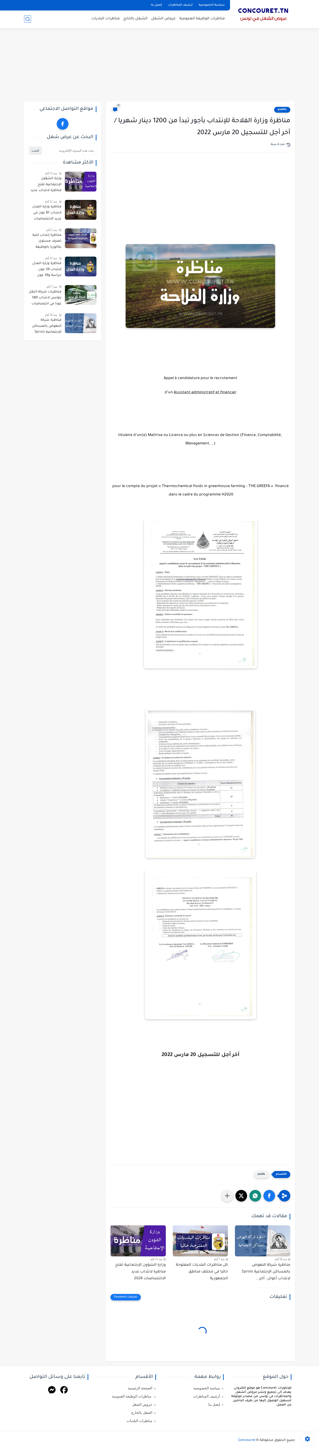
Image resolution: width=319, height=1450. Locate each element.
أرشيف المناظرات (180, 5)
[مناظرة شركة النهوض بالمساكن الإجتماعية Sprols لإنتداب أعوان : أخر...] (262, 1240)
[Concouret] (263, 13)
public (282, 109)
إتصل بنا (156, 5)
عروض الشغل (163, 19)
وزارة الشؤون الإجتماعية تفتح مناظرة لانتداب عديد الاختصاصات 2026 (140, 1272)
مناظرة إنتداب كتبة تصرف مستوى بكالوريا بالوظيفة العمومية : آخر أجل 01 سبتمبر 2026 (45, 242)
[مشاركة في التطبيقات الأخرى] (227, 1196)
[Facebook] (64, 1390)
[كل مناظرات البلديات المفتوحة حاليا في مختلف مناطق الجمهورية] (200, 1240)
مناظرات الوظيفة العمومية (202, 19)
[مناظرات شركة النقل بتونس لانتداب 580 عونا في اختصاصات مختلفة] (80, 295)
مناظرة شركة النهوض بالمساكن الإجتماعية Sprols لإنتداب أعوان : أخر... (266, 1272)
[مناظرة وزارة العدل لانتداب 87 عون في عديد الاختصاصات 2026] (80, 210)
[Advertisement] (159, 65)
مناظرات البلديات (105, 19)
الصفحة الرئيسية (140, 1388)
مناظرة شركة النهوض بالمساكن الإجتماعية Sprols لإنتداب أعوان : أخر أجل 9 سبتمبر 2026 (46, 327)
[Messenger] (52, 1390)
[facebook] (62, 124)
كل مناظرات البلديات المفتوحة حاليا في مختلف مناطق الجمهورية (202, 1272)
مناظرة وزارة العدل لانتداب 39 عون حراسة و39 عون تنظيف (46, 270)
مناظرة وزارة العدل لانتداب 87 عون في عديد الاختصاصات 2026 (46, 213)
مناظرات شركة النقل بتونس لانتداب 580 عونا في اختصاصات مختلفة (45, 298)
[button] (269, 1196)
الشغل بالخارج (135, 19)
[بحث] (27, 19)
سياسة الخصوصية (212, 5)
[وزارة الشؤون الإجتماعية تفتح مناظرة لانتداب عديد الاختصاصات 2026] (138, 1240)
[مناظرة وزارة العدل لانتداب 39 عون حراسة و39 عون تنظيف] (80, 266)
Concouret (246, 1440)
